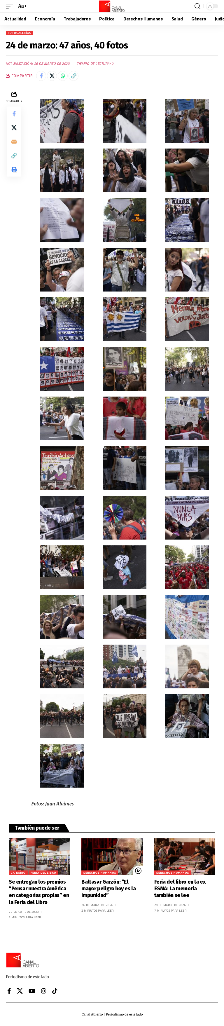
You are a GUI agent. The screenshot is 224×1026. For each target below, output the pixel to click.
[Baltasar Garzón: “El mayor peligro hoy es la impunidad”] (111, 856)
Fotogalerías (19, 33)
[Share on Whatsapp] (63, 76)
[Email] (14, 142)
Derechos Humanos (99, 873)
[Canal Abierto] (112, 6)
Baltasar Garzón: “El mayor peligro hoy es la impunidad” (108, 889)
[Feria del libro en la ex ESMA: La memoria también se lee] (184, 856)
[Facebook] (9, 991)
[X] (19, 991)
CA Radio (18, 873)
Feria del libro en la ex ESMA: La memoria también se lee (180, 889)
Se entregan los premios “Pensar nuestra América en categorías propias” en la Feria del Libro (39, 892)
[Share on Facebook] (41, 76)
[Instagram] (44, 991)
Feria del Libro (43, 873)
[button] (11, 6)
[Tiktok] (55, 991)
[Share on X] (52, 76)
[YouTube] (32, 991)
